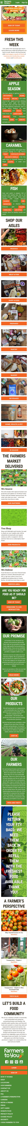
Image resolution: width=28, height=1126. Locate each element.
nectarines (7, 95)
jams (20, 58)
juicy (11, 56)
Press (3, 1105)
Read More (14, 675)
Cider (12, 119)
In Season (14, 450)
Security (4, 1119)
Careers (4, 1100)
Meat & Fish (14, 274)
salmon (6, 201)
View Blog (14, 996)
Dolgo (19, 111)
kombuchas (16, 56)
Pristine (6, 116)
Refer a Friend (7, 1102)
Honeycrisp (18, 114)
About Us (4, 1091)
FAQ (2, 1094)
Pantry (14, 349)
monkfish (6, 204)
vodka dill (7, 210)
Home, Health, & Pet (14, 424)
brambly (16, 58)
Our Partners (14, 503)
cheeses (8, 58)
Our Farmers (6, 1085)
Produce (14, 249)
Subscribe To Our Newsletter (14, 608)
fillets (21, 207)
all (19, 54)
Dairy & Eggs (14, 300)
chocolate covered (18, 154)
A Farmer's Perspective (10, 1097)
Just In (14, 736)
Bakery (14, 375)
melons (14, 98)
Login (18, 2)
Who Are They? (14, 803)
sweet (7, 54)
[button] (1, 2)
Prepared (14, 323)
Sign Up (24, 2)
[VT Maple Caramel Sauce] (14, 134)
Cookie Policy (6, 1117)
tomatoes (6, 56)
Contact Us (5, 1088)
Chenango (7, 111)
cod (23, 201)
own (5, 164)
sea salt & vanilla (11, 157)
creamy (22, 56)
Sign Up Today (14, 25)
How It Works (7, 1077)
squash (16, 54)
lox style (18, 210)
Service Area (14, 584)
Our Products (14, 545)
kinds (22, 54)
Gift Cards (5, 1108)
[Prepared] (14, 312)
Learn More (14, 30)
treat (5, 154)
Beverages (14, 398)
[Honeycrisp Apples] (14, 72)
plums (22, 95)
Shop (3, 1080)
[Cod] (14, 177)
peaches (6, 98)
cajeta (10, 162)
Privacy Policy (7, 1114)
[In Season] (14, 438)
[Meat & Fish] (14, 262)
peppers (11, 54)
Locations (5, 1082)
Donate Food (6, 1111)
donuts (22, 119)
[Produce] (14, 237)
